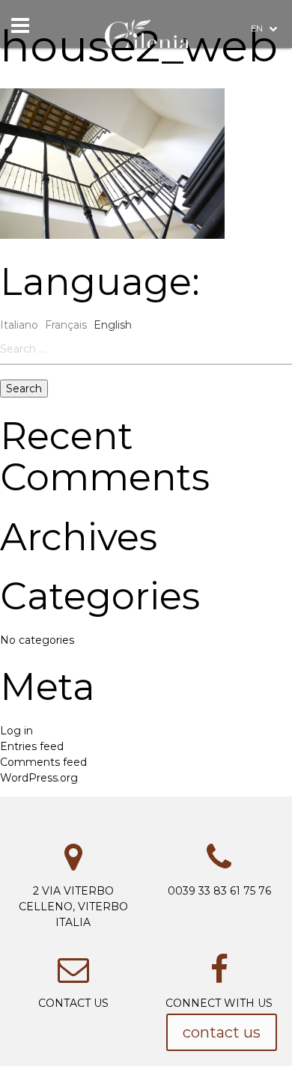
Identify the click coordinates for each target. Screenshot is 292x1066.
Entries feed (32, 746)
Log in (16, 730)
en (258, 28)
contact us (222, 1032)
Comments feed (43, 762)
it (272, 126)
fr (271, 157)
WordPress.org (39, 778)
